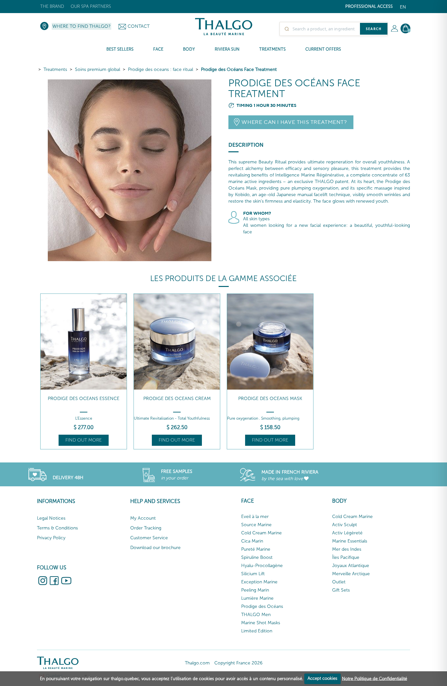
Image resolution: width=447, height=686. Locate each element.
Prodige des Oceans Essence (83, 398)
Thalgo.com (197, 663)
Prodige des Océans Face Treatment (239, 69)
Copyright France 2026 (238, 663)
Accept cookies (322, 678)
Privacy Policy (51, 538)
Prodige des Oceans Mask (270, 398)
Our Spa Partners (91, 6)
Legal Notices (51, 518)
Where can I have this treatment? (294, 122)
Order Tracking (145, 528)
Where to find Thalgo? (81, 26)
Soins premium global (97, 69)
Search (374, 28)
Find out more (83, 440)
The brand (52, 6)
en (403, 7)
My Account (143, 518)
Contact (139, 26)
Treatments (55, 69)
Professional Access (369, 6)
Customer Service (149, 538)
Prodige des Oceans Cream (177, 398)
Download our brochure (155, 547)
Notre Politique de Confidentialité (374, 678)
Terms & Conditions (57, 528)
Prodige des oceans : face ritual (160, 69)
